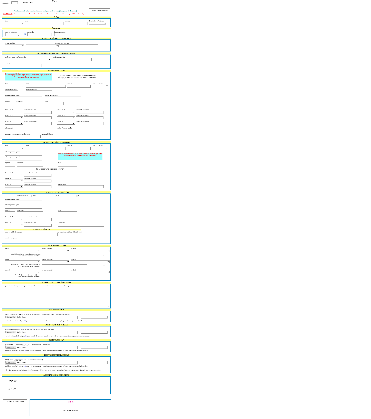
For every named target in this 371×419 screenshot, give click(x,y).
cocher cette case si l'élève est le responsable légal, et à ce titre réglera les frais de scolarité (78, 77)
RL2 (57, 196)
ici (88, 14)
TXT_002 (13, 389)
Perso (80, 196)
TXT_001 (13, 381)
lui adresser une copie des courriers (50, 169)
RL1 (34, 196)
